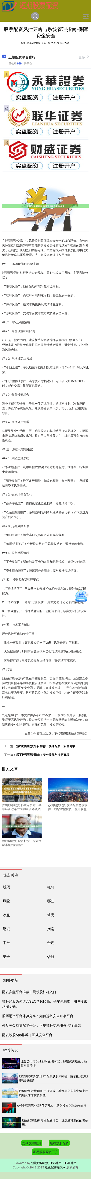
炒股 (50, 956)
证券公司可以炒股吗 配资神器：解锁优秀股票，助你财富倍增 (54, 1063)
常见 (50, 914)
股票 (6, 886)
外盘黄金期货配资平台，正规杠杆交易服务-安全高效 (41, 1025)
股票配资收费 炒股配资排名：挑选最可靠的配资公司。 (55, 1122)
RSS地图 (56, 1163)
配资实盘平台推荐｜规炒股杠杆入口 (29, 991)
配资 (6, 928)
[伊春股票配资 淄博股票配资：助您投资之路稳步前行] (9, 1107)
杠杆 (50, 886)
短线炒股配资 (59, 1143)
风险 (6, 900)
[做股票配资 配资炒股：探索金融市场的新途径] (22, 825)
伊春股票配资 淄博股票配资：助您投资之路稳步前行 (51, 1105)
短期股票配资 (31, 1143)
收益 (6, 914)
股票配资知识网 (55, 1167)
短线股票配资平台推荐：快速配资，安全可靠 (45, 746)
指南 (50, 928)
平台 (6, 942)
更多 (82, 57)
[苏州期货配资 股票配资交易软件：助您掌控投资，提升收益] (68, 790)
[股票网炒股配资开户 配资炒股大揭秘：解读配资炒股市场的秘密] (10, 1078)
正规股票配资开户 (45, 1151)
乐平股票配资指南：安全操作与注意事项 (42, 754)
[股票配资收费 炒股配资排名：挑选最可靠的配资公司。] (11, 1122)
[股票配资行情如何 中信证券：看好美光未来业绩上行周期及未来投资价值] (10, 1093)
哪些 (50, 900)
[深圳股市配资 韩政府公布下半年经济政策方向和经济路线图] (22, 790)
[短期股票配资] (30, 6)
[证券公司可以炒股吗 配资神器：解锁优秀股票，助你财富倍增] (11, 1063)
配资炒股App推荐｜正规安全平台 (27, 1034)
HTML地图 (69, 1163)
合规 (50, 942)
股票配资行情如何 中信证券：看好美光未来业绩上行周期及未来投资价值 (53, 1093)
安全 (6, 956)
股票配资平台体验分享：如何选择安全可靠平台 (37, 1015)
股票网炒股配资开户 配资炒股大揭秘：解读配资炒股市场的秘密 (53, 1078)
